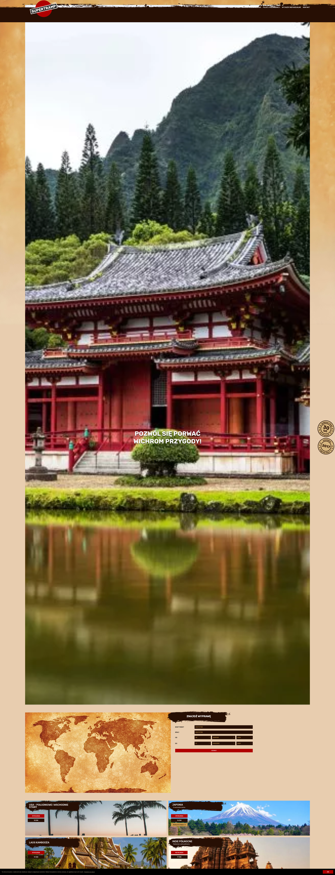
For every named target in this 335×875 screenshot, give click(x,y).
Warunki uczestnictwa (251, 7)
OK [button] (328, 872)
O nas (230, 7)
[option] (167, 355)
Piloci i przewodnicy (271, 7)
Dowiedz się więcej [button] (89, 872)
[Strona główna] (43, 17)
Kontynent (179, 727)
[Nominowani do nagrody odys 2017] (326, 446)
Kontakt (306, 7)
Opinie (237, 7)
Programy (222, 7)
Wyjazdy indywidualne (291, 7)
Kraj (177, 732)
